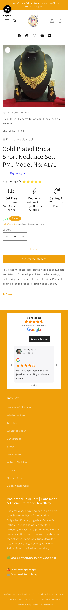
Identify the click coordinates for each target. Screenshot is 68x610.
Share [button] (9, 294)
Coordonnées (47, 604)
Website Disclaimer (17, 462)
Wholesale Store (16, 415)
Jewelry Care (14, 454)
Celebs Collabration (18, 485)
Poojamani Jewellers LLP (22, 594)
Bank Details (14, 438)
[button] (7, 21)
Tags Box (12, 423)
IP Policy (12, 469)
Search (11, 446)
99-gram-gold (18, 173)
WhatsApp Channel (18, 430)
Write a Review (39, 338)
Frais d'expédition (10, 224)
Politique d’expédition (28, 604)
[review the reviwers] (18, 360)
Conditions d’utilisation (50, 599)
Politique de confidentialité (23, 599)
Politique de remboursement (51, 594)
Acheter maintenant (34, 259)
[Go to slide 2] (31, 385)
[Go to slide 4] (36, 385)
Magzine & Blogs (16, 477)
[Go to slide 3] (34, 385)
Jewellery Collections (19, 407)
